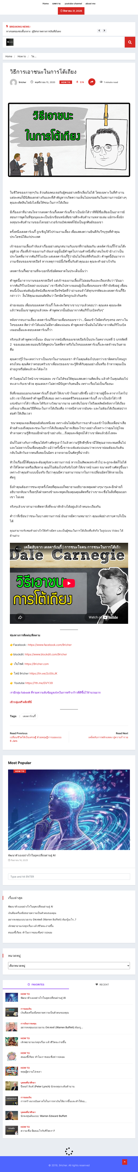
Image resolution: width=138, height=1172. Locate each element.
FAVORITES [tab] (37, 984)
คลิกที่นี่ (27, 702)
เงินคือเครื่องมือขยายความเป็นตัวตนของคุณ (32, 912)
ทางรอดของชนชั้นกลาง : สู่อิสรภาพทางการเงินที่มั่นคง (33, 31)
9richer (22, 82)
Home (46, 3)
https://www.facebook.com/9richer (50, 645)
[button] (99, 30)
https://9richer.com (37, 664)
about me (90, 3)
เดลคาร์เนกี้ (29, 716)
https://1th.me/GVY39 (39, 683)
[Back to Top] (124, 1162)
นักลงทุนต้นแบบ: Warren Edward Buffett (44, 1115)
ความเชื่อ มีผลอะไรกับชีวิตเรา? (38, 1130)
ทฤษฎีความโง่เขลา (31, 1071)
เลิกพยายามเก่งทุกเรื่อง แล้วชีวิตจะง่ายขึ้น (31, 925)
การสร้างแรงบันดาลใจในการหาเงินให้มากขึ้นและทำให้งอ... (54, 1101)
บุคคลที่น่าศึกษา (28, 1082)
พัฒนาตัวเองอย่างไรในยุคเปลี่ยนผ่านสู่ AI (32, 855)
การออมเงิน (26, 1008)
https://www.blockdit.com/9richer (46, 654)
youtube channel (73, 3)
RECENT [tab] (104, 984)
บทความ (56, 3)
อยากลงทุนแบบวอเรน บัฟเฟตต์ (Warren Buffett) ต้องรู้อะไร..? (42, 919)
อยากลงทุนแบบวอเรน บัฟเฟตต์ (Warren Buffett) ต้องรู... (52, 1027)
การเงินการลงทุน (28, 1023)
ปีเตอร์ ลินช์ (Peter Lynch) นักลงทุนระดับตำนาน (48, 1086)
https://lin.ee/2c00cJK (43, 673)
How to (22, 56)
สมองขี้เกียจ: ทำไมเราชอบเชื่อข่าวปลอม (30, 932)
